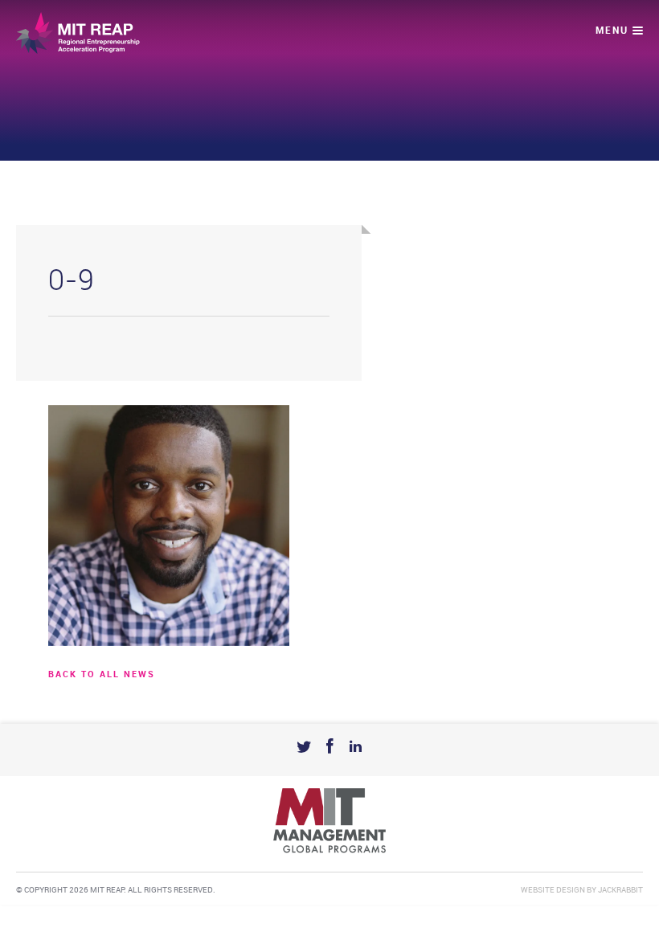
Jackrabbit (620, 890)
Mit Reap (78, 33)
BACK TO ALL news (101, 675)
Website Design (553, 890)
